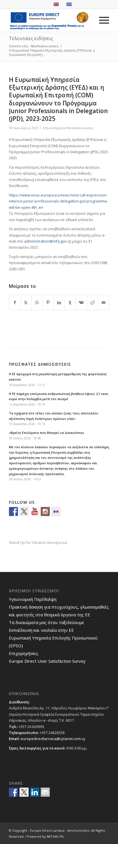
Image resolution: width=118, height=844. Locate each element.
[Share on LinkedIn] (59, 302)
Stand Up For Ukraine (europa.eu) (38, 542)
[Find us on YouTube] (34, 511)
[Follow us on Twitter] (24, 511)
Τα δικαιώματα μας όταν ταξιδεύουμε (46, 622)
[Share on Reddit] (92, 302)
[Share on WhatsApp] (37, 302)
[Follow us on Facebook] (13, 511)
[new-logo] (49, 20)
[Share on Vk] (81, 302)
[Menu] (101, 20)
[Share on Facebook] (14, 302)
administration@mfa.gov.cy (47, 241)
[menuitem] (101, 20)
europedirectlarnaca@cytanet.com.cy (53, 738)
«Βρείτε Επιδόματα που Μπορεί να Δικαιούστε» (46, 432)
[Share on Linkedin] (34, 792)
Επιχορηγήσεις (23, 653)
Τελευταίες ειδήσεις (31, 38)
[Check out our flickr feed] (55, 511)
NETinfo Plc (55, 836)
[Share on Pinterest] (48, 302)
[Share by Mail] (103, 302)
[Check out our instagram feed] (45, 511)
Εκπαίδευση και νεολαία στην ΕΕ (41, 630)
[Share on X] (26, 302)
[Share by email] (45, 792)
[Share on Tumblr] (70, 302)
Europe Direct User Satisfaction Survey (47, 661)
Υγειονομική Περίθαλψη (32, 599)
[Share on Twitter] (24, 792)
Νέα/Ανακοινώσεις (80, 128)
